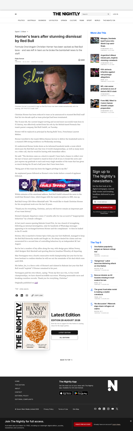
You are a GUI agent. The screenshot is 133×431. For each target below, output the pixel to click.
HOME (17, 381)
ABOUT (17, 388)
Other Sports (24, 289)
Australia (32, 20)
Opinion (64, 20)
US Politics (53, 20)
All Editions (64, 337)
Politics (21, 20)
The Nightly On (109, 20)
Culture (73, 20)
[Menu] (16, 14)
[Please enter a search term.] (108, 14)
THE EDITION (20, 385)
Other (23, 32)
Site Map (76, 409)
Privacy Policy (104, 213)
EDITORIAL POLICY (21, 396)
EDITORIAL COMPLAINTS (24, 399)
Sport (89, 20)
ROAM (82, 20)
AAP (36, 282)
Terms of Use (63, 409)
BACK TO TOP (65, 360)
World (97, 20)
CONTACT (18, 392)
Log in (115, 14)
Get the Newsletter (104, 207)
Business (42, 20)
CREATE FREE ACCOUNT (83, 424)
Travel (96, 297)
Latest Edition (64, 332)
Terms (111, 211)
